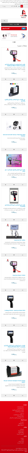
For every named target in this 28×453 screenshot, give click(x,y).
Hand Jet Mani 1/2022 (19, 275)
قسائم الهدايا (21, 431)
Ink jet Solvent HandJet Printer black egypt (14, 381)
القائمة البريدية (20, 443)
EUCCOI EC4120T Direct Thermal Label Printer (14, 135)
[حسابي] (19, 6)
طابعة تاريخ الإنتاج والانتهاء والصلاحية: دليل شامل (15, 170)
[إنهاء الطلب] (12, 6)
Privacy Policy (20, 416)
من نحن (22, 413)
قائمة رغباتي (21, 441)
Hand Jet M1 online (19, 240)
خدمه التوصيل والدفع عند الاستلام (17, 417)
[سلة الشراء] (14, 6)
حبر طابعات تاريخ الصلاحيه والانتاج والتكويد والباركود (15, 100)
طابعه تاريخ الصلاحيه (19, 411)
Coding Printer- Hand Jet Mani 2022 (15, 310)
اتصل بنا (22, 422)
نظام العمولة (21, 432)
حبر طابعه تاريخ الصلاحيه (19, 414)
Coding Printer (20, 407)
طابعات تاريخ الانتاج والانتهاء (18, 410)
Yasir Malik (18, 448)
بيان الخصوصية (20, 408)
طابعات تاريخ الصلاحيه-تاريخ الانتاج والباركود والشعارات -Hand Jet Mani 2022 (14, 346)
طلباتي (22, 439)
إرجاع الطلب (21, 423)
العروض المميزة (20, 434)
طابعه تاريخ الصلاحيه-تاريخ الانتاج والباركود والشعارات (15, 205)
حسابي (22, 438)
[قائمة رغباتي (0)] (16, 6)
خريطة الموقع (21, 425)
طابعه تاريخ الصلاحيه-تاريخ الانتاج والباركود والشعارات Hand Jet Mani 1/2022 (15, 65)
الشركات (22, 429)
